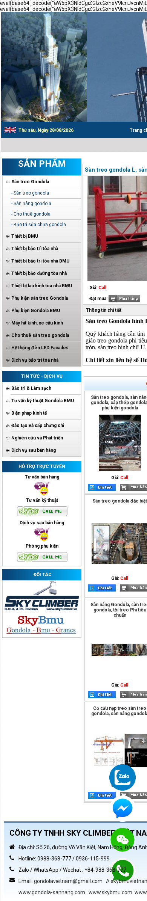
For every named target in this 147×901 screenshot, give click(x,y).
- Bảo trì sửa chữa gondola (38, 224)
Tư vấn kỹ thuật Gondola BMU (42, 400)
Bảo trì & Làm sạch (31, 388)
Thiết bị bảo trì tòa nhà (34, 248)
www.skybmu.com (110, 892)
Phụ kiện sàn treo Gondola (39, 298)
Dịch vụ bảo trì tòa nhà (34, 360)
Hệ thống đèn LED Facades (40, 347)
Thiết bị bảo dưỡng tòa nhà (39, 273)
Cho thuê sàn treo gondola (40, 335)
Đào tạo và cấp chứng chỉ (37, 425)
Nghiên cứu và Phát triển (37, 438)
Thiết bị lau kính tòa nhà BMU (41, 285)
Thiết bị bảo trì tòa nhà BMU (40, 261)
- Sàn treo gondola (30, 193)
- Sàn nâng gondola (31, 203)
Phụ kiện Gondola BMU (35, 310)
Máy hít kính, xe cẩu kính (37, 323)
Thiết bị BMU (24, 236)
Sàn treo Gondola (30, 181)
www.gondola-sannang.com (51, 892)
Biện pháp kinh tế (29, 413)
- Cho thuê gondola (31, 214)
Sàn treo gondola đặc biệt (119, 501)
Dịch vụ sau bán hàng (33, 450)
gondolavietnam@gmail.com (68, 881)
